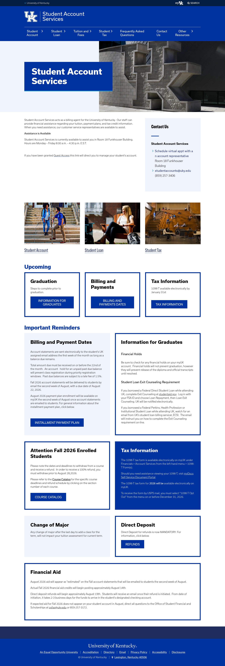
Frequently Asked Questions (132, 33)
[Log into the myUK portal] (179, 3)
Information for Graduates (52, 302)
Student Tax (104, 33)
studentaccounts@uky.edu (173, 170)
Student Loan (56, 33)
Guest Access (61, 155)
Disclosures (178, 652)
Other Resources (182, 33)
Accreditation (91, 652)
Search (194, 3)
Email (122, 652)
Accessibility (159, 652)
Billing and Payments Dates (112, 302)
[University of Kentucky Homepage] (112, 646)
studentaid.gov (167, 394)
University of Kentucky (38, 3)
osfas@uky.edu (57, 607)
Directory (109, 652)
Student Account (32, 33)
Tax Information (169, 304)
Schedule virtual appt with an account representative (174, 153)
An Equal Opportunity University (59, 652)
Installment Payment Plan (57, 422)
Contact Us (162, 33)
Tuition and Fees (80, 33)
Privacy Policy (139, 652)
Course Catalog (48, 497)
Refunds (133, 544)
